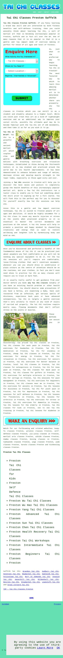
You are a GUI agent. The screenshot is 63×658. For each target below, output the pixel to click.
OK (58, 647)
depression (32, 392)
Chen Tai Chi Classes (38, 527)
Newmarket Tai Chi (31, 574)
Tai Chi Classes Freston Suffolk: (20, 23)
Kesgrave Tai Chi (11, 574)
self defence (23, 394)
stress (53, 400)
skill (19, 26)
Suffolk (7, 571)
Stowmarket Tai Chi (30, 582)
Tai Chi (52, 68)
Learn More (45, 647)
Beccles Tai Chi (11, 582)
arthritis (8, 400)
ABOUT (40, 12)
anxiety (26, 386)
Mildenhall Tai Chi (48, 579)
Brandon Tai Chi (31, 571)
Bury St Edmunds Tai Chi (37, 577)
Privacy (57, 604)
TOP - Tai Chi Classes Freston (18, 589)
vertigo (15, 378)
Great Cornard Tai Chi (18, 585)
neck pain (31, 345)
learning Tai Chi (37, 31)
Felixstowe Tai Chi (13, 577)
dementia (42, 402)
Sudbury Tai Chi (50, 571)
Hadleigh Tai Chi (50, 574)
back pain (51, 370)
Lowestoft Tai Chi (51, 582)
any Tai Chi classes (38, 283)
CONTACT (46, 12)
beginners (55, 381)
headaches (24, 348)
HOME (34, 12)
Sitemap (5, 604)
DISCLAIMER (55, 12)
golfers (38, 373)
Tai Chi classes (38, 343)
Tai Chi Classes (45, 505)
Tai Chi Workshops (36, 540)
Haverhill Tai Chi (25, 579)
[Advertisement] (41, 474)
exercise (7, 119)
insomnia (51, 351)
